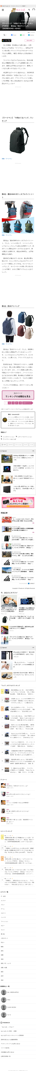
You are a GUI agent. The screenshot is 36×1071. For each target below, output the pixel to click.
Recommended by (23, 583)
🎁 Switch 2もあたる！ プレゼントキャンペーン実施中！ (13, 6)
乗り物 (3, 934)
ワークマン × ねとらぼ (9, 439)
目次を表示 (29, 40)
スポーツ (3, 913)
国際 (2, 955)
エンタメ (3, 900)
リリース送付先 (5, 1048)
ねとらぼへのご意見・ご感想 (9, 1031)
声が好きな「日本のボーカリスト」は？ (17, 786)
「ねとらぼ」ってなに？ (7, 1027)
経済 (2, 976)
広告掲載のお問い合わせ (7, 1052)
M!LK (8, 1000)
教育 (2, 971)
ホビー (3, 925)
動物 (2, 946)
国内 (2, 951)
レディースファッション (25, 436)
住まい (3, 942)
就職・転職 (4, 967)
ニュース (3, 917)
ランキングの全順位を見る (18, 396)
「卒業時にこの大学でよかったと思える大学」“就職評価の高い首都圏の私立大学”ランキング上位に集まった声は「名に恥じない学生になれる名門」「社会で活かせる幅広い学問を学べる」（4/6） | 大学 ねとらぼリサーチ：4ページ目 (19, 852)
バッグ (3, 20)
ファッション (4, 921)
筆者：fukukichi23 (13, 414)
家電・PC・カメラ (6, 963)
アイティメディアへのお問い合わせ (10, 1043)
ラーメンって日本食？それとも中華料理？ (17, 802)
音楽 (2, 980)
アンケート (3, 779)
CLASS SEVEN (11, 1007)
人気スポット (4, 938)
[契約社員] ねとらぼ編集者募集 (9, 1039)
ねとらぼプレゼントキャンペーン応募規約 (12, 1035)
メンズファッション (8, 436)
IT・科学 (3, 896)
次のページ (27, 403)
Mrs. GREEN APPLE (13, 992)
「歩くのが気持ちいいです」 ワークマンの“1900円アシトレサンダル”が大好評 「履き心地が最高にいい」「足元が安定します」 (22, 709)
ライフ (3, 930)
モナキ (9, 1015)
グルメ (3, 904)
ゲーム (3, 909)
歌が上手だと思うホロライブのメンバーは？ (18, 794)
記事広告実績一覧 (6, 1056)
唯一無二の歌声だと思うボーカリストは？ (17, 811)
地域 (2, 959)
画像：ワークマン (31, 32)
